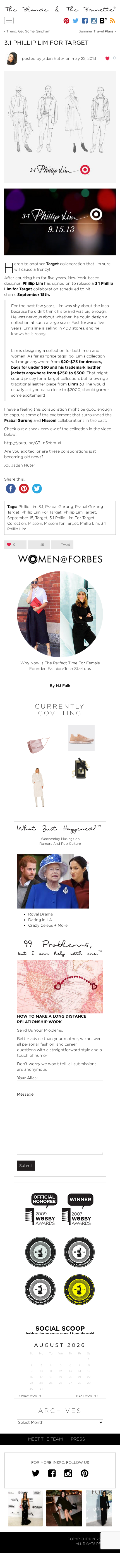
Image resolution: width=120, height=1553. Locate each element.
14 (79, 1371)
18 (50, 1377)
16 (31, 1377)
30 (31, 1389)
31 (41, 1389)
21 (79, 1377)
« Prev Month (29, 1395)
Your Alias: (27, 1078)
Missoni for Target (61, 523)
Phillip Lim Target (80, 512)
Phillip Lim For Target (41, 512)
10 (41, 1371)
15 (88, 1371)
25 (50, 1383)
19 (60, 1377)
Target (41, 518)
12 (60, 1371)
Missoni (35, 523)
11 (51, 1371)
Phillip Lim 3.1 (30, 506)
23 (31, 1383)
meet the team (45, 1439)
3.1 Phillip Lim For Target (46, 42)
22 (88, 1377)
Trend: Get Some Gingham (28, 31)
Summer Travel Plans (96, 31)
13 (70, 1371)
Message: (26, 1094)
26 (60, 1383)
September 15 (20, 518)
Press (78, 1439)
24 (41, 1383)
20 (70, 1377)
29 (88, 1383)
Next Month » (87, 1395)
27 (70, 1383)
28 (79, 1383)
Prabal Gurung (59, 506)
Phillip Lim (89, 523)
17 (41, 1377)
